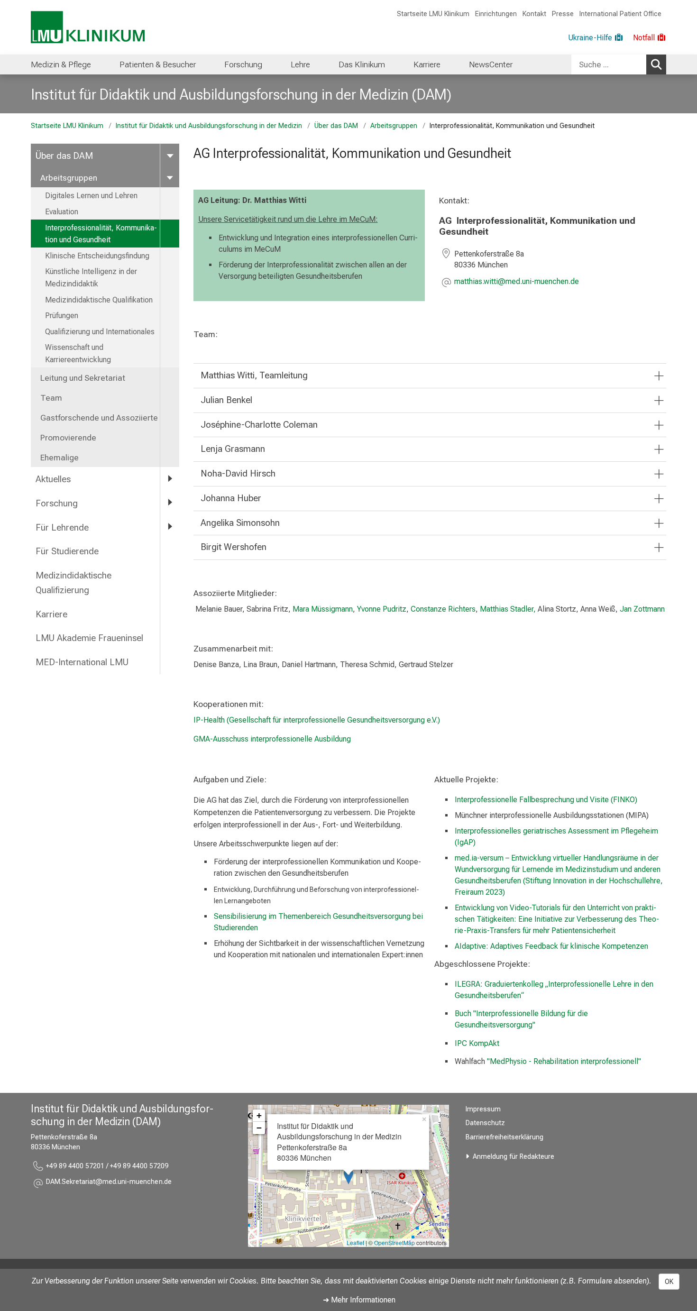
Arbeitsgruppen (393, 126)
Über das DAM (336, 126)
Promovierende (68, 437)
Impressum (483, 1109)
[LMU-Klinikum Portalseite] (88, 27)
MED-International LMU (82, 662)
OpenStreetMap (394, 1242)
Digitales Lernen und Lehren (91, 195)
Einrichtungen (496, 14)
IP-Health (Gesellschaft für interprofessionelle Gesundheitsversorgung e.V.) (316, 719)
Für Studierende (67, 551)
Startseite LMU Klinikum (433, 14)
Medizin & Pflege (61, 64)
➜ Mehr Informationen (359, 1299)
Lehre (300, 64)
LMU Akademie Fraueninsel (89, 638)
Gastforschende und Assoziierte (99, 417)
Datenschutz (485, 1123)
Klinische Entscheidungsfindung (97, 255)
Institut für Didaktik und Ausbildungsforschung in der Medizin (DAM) (241, 94)
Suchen (656, 64)
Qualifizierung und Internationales (100, 331)
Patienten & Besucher (157, 64)
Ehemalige (59, 457)
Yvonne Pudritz (381, 609)
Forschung (243, 64)
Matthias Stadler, (508, 609)
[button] (516, 282)
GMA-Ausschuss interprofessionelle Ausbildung (272, 738)
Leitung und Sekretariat (82, 378)
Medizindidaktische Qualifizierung (73, 583)
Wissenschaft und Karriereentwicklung (78, 353)
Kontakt (534, 14)
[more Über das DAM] (169, 155)
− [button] (259, 1128)
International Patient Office (620, 14)
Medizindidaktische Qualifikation (99, 299)
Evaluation (61, 211)
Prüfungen (61, 315)
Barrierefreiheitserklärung (504, 1137)
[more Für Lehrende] (169, 527)
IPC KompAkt (477, 1043)
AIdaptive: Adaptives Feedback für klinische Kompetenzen (551, 946)
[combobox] (618, 64)
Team (51, 398)
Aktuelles (53, 479)
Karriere (426, 64)
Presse (563, 14)
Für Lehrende (62, 527)
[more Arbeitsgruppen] (169, 177)
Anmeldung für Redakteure (513, 1157)
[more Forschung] (169, 503)
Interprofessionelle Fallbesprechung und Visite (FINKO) (546, 799)
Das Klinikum (362, 64)
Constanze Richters (443, 609)
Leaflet (355, 1242)
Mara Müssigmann (323, 609)
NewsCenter (491, 64)
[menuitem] (61, 64)
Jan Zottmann (642, 609)
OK (669, 1281)
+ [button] (259, 1115)
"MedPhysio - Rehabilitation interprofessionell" (564, 1061)
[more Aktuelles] (169, 478)
